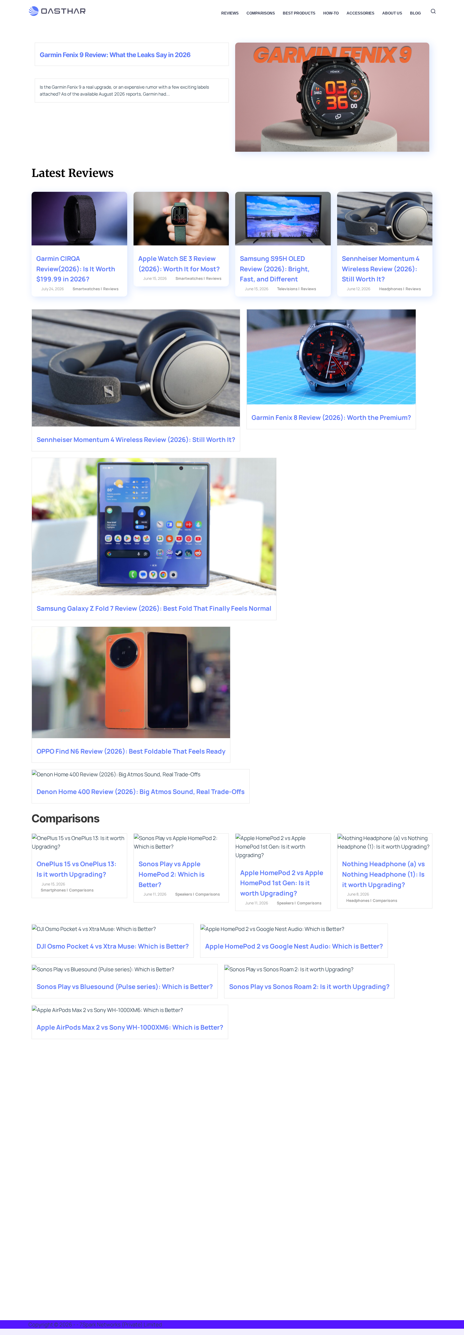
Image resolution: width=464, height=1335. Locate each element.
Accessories (360, 13)
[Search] (433, 11)
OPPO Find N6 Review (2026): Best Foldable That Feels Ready (131, 751)
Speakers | (184, 894)
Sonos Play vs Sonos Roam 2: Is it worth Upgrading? (309, 986)
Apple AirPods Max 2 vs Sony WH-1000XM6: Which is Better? (130, 1027)
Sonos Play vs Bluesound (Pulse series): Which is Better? (125, 986)
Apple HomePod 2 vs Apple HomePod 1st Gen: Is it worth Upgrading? (281, 882)
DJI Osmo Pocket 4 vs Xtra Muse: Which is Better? (113, 946)
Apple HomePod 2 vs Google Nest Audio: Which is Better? (294, 946)
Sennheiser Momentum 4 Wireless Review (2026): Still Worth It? (380, 268)
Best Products (299, 13)
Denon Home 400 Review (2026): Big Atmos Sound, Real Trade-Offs (141, 791)
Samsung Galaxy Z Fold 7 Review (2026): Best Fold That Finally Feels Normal (154, 608)
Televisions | (288, 288)
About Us (392, 13)
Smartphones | (54, 890)
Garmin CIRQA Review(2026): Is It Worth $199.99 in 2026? (75, 268)
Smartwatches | (87, 288)
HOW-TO (331, 13)
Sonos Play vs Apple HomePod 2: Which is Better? (172, 874)
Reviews (230, 13)
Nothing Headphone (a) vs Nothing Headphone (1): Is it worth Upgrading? (383, 874)
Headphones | (391, 288)
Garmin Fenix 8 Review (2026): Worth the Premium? (331, 417)
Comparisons (261, 13)
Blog (415, 13)
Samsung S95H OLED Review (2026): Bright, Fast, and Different (275, 268)
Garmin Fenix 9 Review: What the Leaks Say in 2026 (115, 55)
